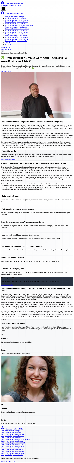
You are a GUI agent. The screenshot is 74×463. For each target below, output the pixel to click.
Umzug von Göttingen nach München (16, 22)
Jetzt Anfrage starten (7, 285)
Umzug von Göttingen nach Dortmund (16, 32)
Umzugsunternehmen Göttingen (14, 17)
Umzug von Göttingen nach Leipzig (16, 30)
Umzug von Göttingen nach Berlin (15, 18)
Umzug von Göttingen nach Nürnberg (16, 39)
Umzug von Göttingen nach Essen (15, 34)
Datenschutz (8, 44)
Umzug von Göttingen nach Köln (15, 23)
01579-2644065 (6, 5)
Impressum (8, 42)
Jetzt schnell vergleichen (8, 159)
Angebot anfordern (16, 5)
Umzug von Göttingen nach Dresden (16, 41)
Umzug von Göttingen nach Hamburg (16, 20)
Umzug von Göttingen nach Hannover (16, 37)
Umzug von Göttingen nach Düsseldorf (17, 29)
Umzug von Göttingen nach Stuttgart (16, 27)
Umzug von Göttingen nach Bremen (16, 35)
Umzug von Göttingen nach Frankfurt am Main (19, 25)
